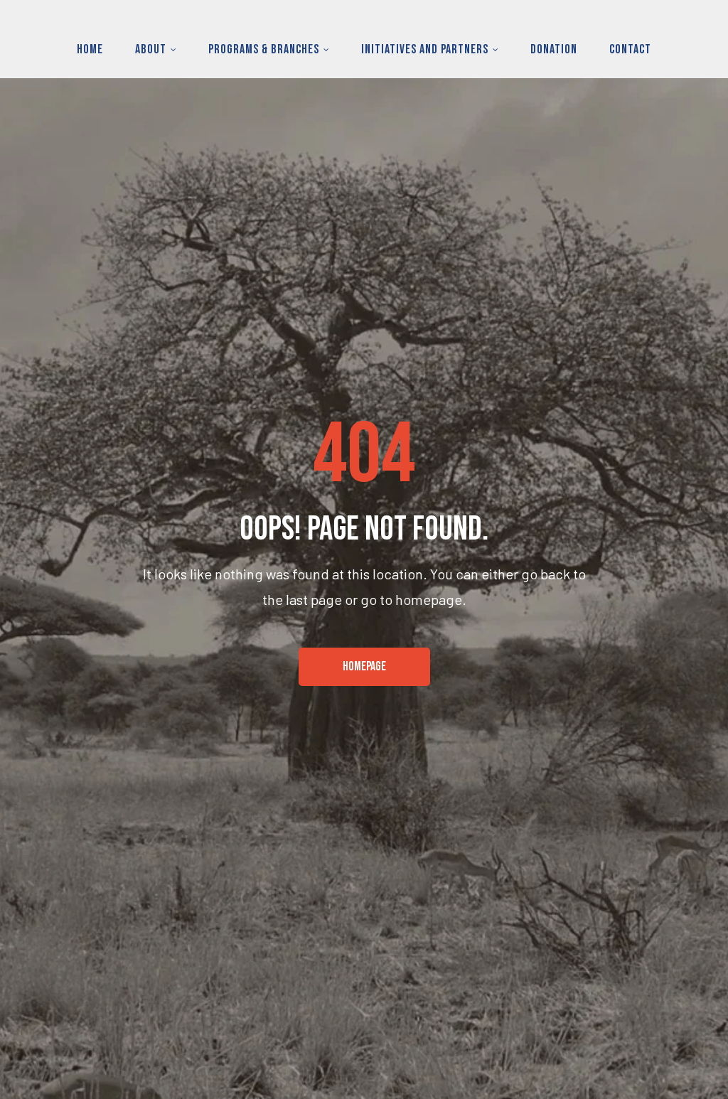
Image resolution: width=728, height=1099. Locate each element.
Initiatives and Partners (424, 49)
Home (90, 49)
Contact (630, 49)
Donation (553, 49)
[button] (364, 667)
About (150, 49)
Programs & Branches (263, 49)
